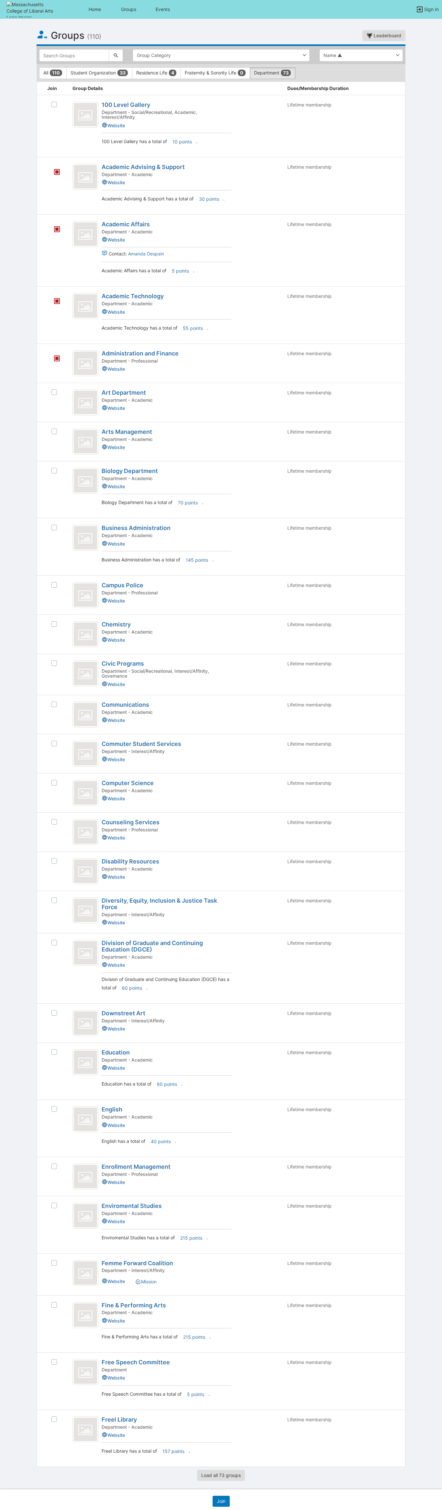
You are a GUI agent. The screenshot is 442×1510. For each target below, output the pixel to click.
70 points (188, 502)
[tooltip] (57, 172)
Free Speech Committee (136, 1362)
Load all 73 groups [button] (221, 1475)
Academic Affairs (126, 224)
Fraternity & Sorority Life (214, 72)
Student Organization (98, 72)
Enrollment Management (136, 1166)
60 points (132, 988)
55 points (193, 328)
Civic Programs (123, 663)
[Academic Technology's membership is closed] (53, 301)
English (112, 1109)
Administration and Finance (140, 353)
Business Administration (136, 527)
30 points (209, 199)
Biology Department (130, 471)
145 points (197, 560)
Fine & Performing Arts (134, 1305)
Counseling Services (131, 822)
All (51, 72)
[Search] (116, 55)
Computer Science (128, 783)
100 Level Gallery (126, 104)
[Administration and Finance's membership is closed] (53, 359)
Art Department (124, 392)
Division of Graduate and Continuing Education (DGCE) (152, 946)
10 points (182, 141)
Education (116, 1052)
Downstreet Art (123, 1013)
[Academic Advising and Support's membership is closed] (53, 172)
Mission (149, 1281)
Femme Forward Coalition (137, 1263)
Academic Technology (133, 296)
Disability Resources (130, 861)
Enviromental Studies (132, 1205)
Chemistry (116, 624)
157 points (173, 1451)
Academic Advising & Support (143, 166)
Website (116, 125)
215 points (191, 1238)
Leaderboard (386, 35)
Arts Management (127, 431)
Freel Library (119, 1419)
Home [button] (95, 9)
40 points (161, 1141)
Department (271, 72)
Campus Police (122, 585)
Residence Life (155, 72)
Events (163, 9)
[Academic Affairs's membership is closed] (53, 230)
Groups (128, 9)
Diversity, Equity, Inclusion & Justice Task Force (159, 903)
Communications (125, 704)
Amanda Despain (146, 253)
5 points (180, 271)
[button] (33, 9)
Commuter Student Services (141, 743)
